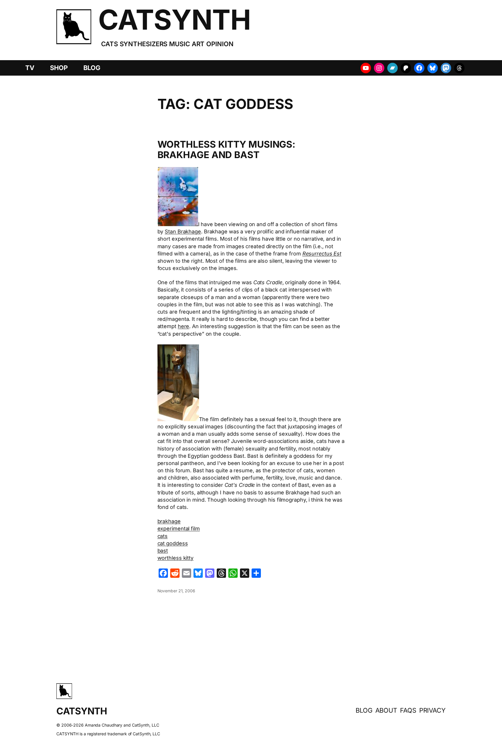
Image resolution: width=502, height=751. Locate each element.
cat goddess (172, 543)
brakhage (169, 521)
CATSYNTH (174, 19)
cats (162, 536)
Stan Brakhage (183, 231)
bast (162, 551)
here (183, 326)
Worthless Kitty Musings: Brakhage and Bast (226, 149)
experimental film (178, 528)
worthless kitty (175, 558)
